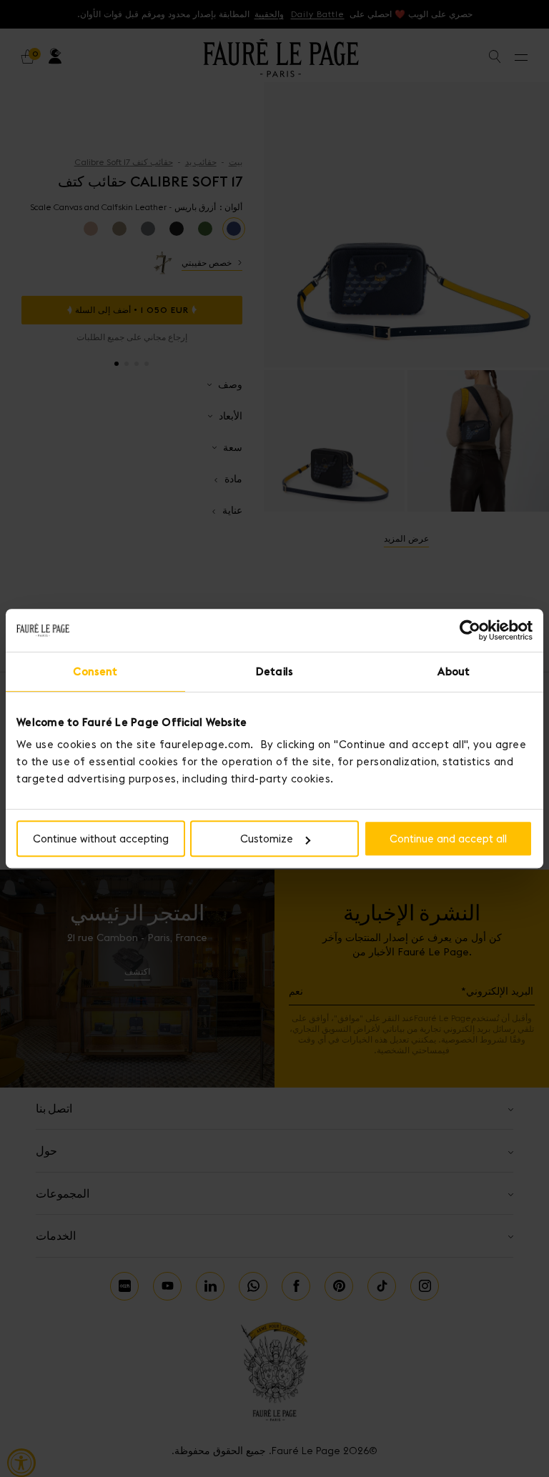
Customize (266, 838)
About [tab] (453, 671)
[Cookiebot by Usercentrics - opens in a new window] (470, 630)
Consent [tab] (95, 671)
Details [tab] (274, 671)
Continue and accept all (448, 838)
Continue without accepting (101, 838)
